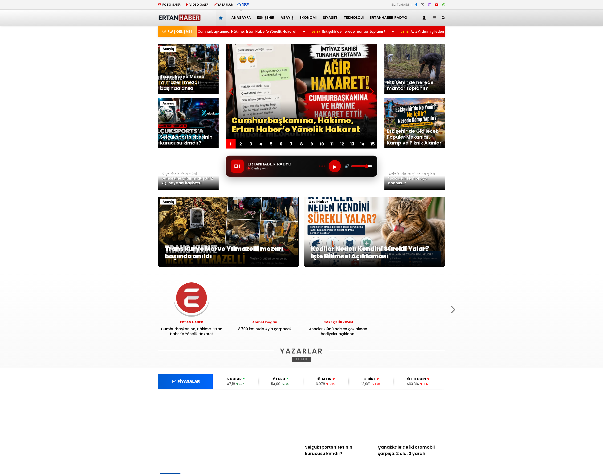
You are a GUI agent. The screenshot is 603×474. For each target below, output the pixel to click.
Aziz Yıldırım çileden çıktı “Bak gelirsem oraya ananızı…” (410, 31)
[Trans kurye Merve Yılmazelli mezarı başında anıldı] (228, 266)
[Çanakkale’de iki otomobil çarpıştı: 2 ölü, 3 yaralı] (411, 418)
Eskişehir (265, 17)
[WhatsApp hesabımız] (443, 4)
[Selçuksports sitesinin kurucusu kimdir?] (339, 418)
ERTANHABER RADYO (388, 17)
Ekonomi (308, 17)
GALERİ (171, 5)
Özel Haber (318, 201)
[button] (221, 18)
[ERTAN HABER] (179, 19)
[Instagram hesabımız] (429, 4)
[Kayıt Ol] (425, 18)
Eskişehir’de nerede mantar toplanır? (306, 31)
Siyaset (330, 17)
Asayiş (287, 17)
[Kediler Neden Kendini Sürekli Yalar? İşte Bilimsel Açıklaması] (374, 266)
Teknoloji (354, 17)
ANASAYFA (241, 17)
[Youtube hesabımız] (437, 4)
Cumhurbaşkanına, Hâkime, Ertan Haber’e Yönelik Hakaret (199, 31)
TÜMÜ (301, 359)
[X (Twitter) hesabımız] (422, 4)
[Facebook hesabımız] (416, 4)
